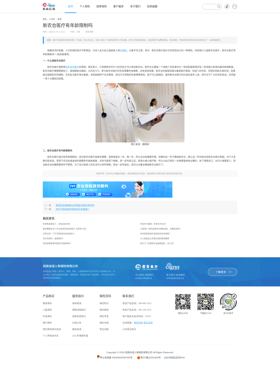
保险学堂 (104, 316)
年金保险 (47, 316)
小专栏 (52, 19)
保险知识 (104, 303)
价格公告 (76, 323)
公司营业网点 (129, 329)
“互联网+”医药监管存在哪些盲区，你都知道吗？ (161, 229)
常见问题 (104, 329)
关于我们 (135, 6)
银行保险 (47, 323)
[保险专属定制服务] (107, 189)
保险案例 (104, 310)
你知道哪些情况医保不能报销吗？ (57, 243)
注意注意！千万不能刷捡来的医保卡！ (59, 234)
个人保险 (85, 6)
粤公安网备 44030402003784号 (116, 357)
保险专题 (104, 323)
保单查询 (76, 303)
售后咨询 (148, 323)
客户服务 (118, 6)
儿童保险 (47, 310)
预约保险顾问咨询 (52, 329)
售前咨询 (138, 323)
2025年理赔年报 (80, 336)
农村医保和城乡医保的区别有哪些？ (155, 234)
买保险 (123, 50)
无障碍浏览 (227, 6)
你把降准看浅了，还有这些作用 (56, 224)
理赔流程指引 (79, 310)
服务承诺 (76, 329)
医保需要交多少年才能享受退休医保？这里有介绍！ (65, 229)
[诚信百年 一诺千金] (49, 6)
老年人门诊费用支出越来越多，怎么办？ (157, 243)
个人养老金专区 (51, 336)
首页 (70, 6)
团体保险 (101, 6)
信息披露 (152, 6)
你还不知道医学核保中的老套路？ (73, 209)
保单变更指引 (79, 316)
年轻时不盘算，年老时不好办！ (153, 224)
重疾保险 (47, 303)
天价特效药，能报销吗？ (53, 239)
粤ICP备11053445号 (150, 357)
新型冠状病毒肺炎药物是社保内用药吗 (75, 205)
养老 (60, 19)
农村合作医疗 (72, 67)
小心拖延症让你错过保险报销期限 (154, 239)
